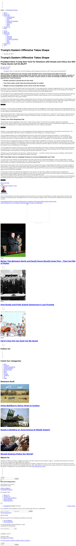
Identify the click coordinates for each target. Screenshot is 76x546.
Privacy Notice (8, 499)
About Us (6, 14)
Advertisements (8, 500)
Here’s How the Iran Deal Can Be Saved (19, 341)
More (8, 25)
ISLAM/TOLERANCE (12, 21)
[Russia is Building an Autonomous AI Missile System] (15, 426)
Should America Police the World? (17, 454)
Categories (7, 15)
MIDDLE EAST (8, 370)
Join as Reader (8, 520)
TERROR (9, 22)
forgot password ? (6, 512)
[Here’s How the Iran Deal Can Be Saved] (13, 336)
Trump (15, 185)
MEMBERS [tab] (7, 506)
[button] (4, 538)
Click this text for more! (38, 466)
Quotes (6, 374)
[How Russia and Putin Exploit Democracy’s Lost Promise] (13, 300)
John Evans (5, 68)
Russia (10, 185)
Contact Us (7, 27)
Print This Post (5, 183)
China (2, 185)
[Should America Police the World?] (15, 450)
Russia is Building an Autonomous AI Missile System (25, 430)
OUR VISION (6, 540)
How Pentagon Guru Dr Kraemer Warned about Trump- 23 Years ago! (21, 203)
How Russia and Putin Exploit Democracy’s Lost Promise (27, 305)
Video (8, 24)
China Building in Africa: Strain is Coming (20, 406)
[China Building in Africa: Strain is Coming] (15, 402)
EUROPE (9, 18)
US (7, 35)
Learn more (3, 104)
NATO (5, 372)
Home (5, 13)
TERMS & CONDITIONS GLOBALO (20, 540)
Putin (6, 185)
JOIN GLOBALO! (5, 488)
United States (11, 17)
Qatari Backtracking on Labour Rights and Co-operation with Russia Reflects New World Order (29, 201)
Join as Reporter (8, 522)
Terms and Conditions (10, 498)
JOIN (5, 28)
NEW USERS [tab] (71, 506)
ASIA (8, 20)
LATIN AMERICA (8, 368)
